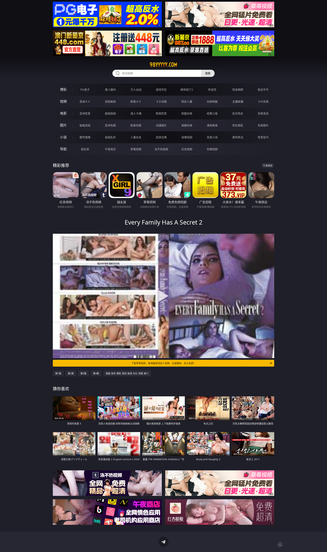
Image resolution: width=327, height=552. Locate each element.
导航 (63, 149)
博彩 (63, 89)
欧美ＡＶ (135, 101)
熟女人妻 (186, 101)
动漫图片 (161, 125)
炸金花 (212, 90)
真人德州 (110, 90)
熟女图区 (237, 125)
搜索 (208, 73)
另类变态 (263, 113)
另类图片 (263, 125)
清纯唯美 (212, 125)
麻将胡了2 (187, 90)
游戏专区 (161, 90)
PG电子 (85, 90)
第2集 (71, 373)
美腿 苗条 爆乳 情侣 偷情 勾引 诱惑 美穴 (127, 373)
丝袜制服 (212, 101)
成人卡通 (135, 113)
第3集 (83, 373)
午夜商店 (110, 149)
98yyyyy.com (163, 64)
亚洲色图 (110, 125)
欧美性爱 (161, 113)
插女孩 (85, 149)
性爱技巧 (263, 137)
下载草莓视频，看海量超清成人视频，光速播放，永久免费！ (163, 363)
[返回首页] (280, 544)
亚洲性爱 (85, 113)
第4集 (96, 373)
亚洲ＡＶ (85, 101)
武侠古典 (161, 137)
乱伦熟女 (237, 113)
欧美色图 (135, 125)
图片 (63, 125)
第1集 (58, 373)
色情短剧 (212, 149)
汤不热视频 (161, 149)
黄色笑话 (237, 137)
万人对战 (135, 90)
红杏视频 (186, 149)
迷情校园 (186, 137)
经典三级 (212, 113)
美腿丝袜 (186, 125)
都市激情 (85, 137)
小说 (63, 137)
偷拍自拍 (110, 113)
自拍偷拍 (110, 101)
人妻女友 (135, 137)
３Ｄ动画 (161, 101)
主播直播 (237, 101)
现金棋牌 (237, 90)
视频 (63, 101)
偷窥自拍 (85, 125)
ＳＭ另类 (263, 101)
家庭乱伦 (110, 137)
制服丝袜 (186, 113)
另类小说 (212, 137)
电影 (63, 113)
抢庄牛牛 (263, 90)
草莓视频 (135, 149)
